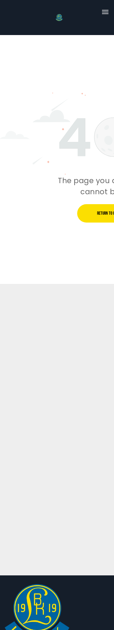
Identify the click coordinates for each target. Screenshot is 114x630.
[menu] (105, 12)
